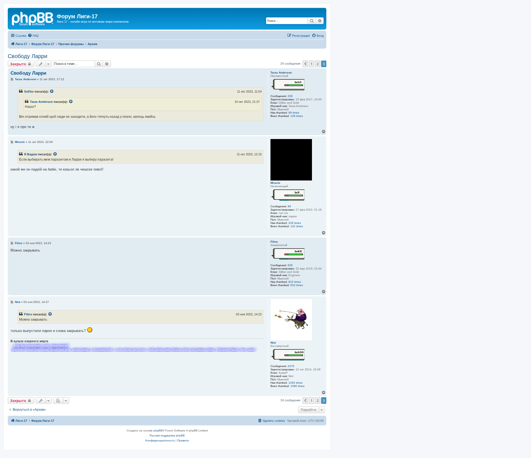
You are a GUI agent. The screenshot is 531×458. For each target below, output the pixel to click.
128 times (296, 115)
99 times (293, 112)
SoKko (29, 91)
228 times (294, 222)
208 (290, 96)
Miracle (275, 182)
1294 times (295, 382)
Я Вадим (30, 154)
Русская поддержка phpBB (167, 435)
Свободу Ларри (27, 56)
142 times (296, 226)
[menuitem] (33, 35)
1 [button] (312, 63)
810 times (294, 281)
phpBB (157, 430)
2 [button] (318, 63)
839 (290, 265)
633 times (296, 285)
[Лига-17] (33, 18)
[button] (305, 64)
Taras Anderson (281, 72)
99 (289, 206)
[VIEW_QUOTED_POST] (52, 91)
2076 (291, 366)
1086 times (297, 386)
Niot (273, 342)
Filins (274, 241)
